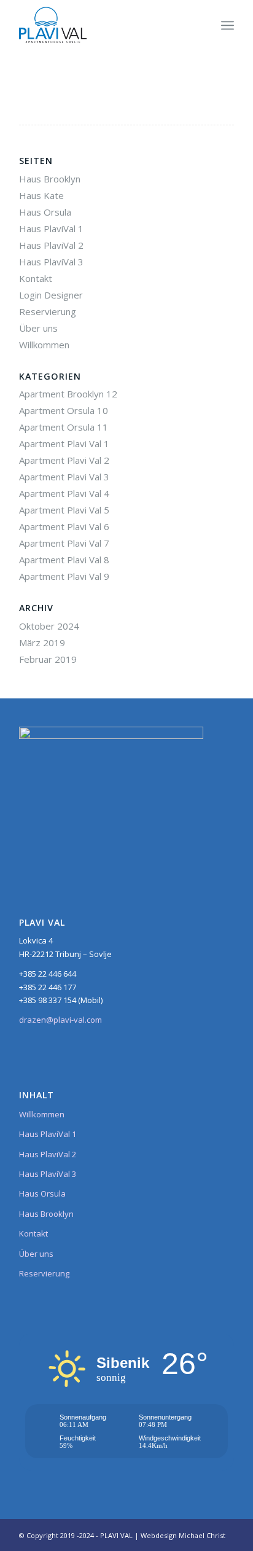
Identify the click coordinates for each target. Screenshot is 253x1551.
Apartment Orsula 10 (63, 410)
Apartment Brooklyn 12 (68, 394)
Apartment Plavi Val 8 (64, 559)
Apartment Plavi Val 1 (64, 443)
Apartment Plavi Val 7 (64, 543)
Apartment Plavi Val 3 (64, 477)
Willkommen (44, 344)
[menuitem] (227, 25)
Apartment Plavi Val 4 (64, 493)
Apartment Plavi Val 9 (64, 576)
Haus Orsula (45, 212)
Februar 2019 (48, 659)
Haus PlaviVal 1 (51, 228)
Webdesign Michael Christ (183, 1535)
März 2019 (42, 642)
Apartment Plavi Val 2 (64, 460)
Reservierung (47, 311)
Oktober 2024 (49, 626)
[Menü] (227, 25)
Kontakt (35, 278)
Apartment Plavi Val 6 (64, 526)
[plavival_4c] (105, 25)
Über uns (38, 328)
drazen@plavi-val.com (60, 1019)
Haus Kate (41, 195)
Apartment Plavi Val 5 (64, 510)
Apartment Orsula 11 (63, 427)
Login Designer (51, 295)
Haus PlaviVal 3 (51, 262)
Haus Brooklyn (49, 179)
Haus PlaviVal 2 (51, 245)
